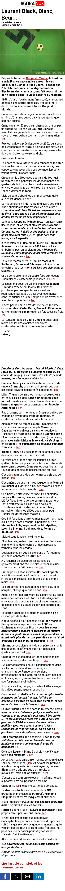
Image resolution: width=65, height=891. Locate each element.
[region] (38, 347)
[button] (5, 876)
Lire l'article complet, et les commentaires (21, 865)
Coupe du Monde (37, 78)
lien (3, 139)
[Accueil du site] (32, 6)
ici (17, 785)
